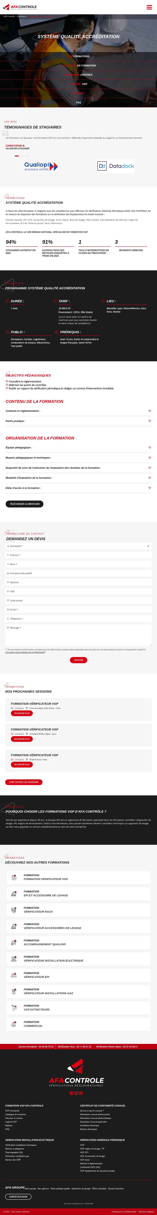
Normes (88, 1129)
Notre (30, 1188)
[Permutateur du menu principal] (149, 7)
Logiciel (78, 84)
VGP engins (92, 1149)
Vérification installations (21, 1145)
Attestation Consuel (95, 1118)
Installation (89, 1125)
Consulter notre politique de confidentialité (25, 652)
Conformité (90, 1167)
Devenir (116, 1188)
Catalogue (78, 65)
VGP (78, 56)
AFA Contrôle (9, 16)
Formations (22, 16)
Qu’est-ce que (92, 1111)
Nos (43, 1188)
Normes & (91, 1163)
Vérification (17, 1156)
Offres (99, 1188)
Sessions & (78, 75)
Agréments (80, 1188)
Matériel (78, 93)
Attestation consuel (95, 1114)
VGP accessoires (92, 1156)
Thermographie (14, 1152)
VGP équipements (97, 1171)
